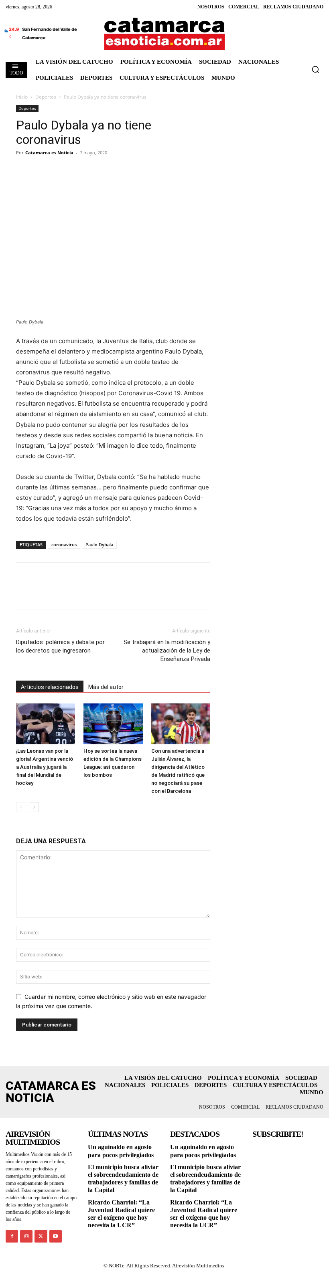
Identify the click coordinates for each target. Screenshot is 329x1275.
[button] (315, 69)
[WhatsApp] (79, 171)
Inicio (22, 96)
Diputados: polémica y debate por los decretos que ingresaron (60, 646)
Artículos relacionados (50, 687)
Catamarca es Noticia (49, 153)
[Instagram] (26, 1236)
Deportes (45, 96)
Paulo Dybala (99, 545)
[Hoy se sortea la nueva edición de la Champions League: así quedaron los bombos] (112, 723)
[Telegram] (61, 171)
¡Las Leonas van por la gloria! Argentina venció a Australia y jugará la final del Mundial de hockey (44, 767)
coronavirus (64, 545)
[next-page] (34, 807)
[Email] (98, 171)
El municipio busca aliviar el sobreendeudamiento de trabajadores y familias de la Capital (123, 1179)
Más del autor (106, 687)
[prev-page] (21, 807)
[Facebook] (24, 171)
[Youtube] (55, 1236)
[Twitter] (43, 171)
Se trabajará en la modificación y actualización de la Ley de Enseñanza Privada (167, 651)
